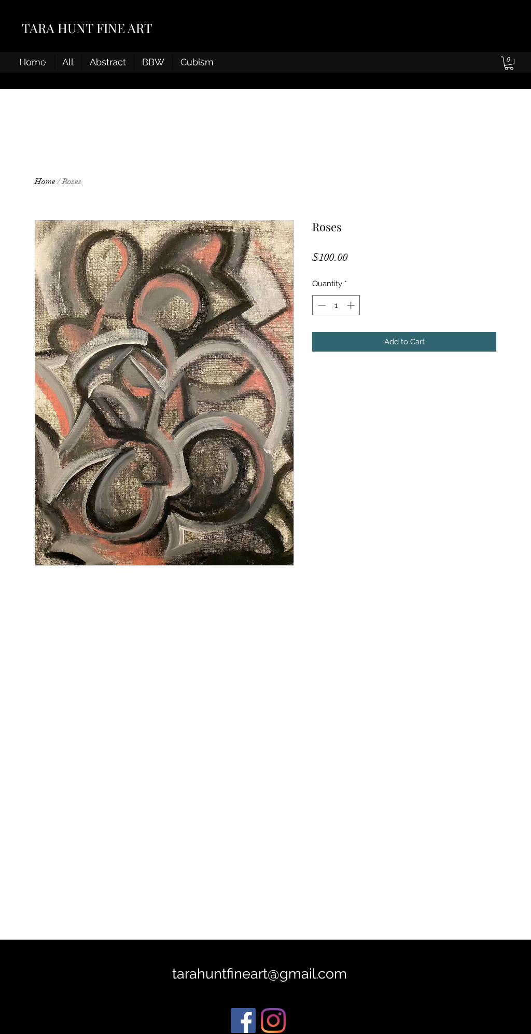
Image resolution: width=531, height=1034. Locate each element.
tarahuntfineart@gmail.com (259, 974)
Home (45, 181)
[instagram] (273, 1020)
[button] (509, 63)
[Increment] (352, 305)
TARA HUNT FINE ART (87, 27)
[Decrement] (321, 305)
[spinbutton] (336, 305)
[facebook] (243, 1020)
